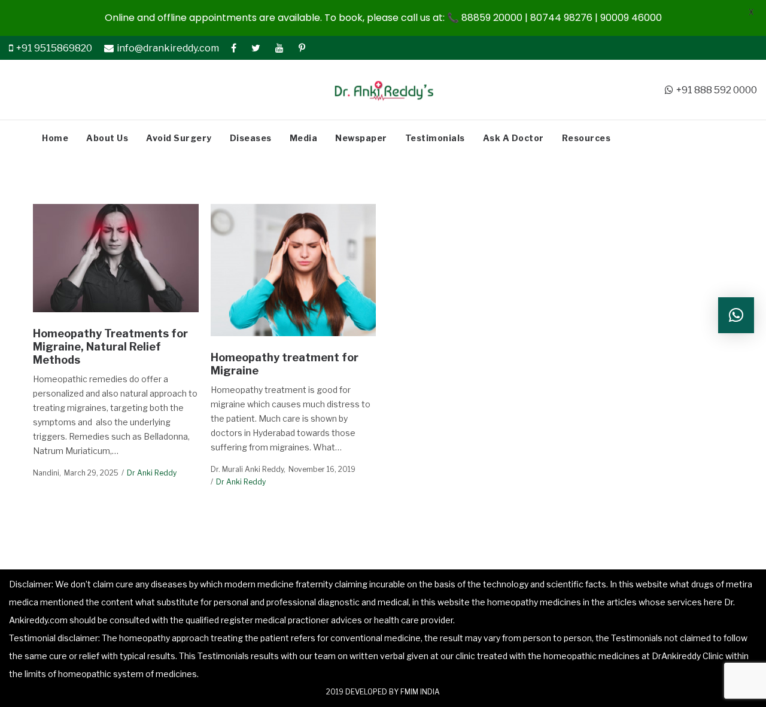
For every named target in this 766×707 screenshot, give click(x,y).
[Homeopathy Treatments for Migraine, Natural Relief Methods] (115, 258)
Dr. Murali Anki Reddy (247, 469)
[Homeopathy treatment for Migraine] (293, 270)
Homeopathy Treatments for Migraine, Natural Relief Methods (110, 346)
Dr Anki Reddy (152, 472)
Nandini (46, 472)
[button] (736, 315)
